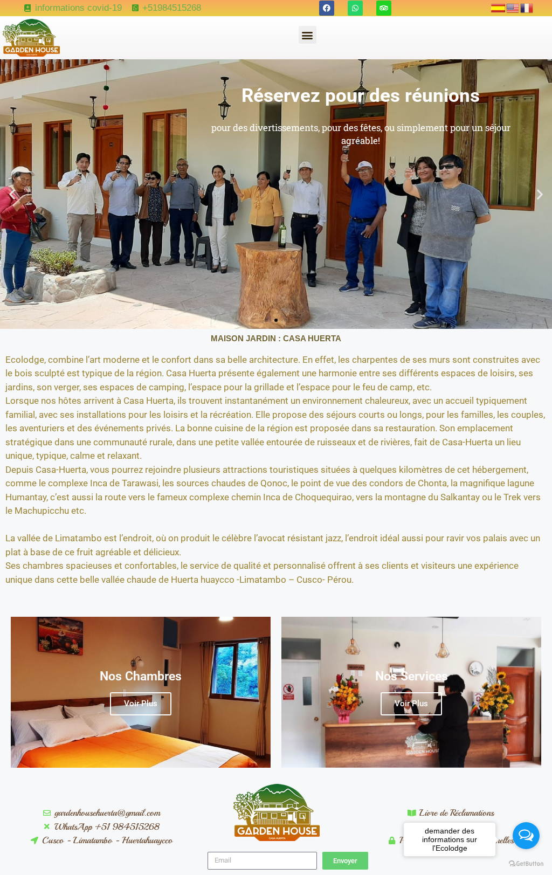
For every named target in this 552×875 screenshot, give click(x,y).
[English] (513, 7)
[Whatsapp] (355, 8)
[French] (527, 7)
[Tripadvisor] (383, 8)
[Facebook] (326, 8)
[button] (307, 35)
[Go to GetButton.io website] (526, 863)
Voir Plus (140, 703)
